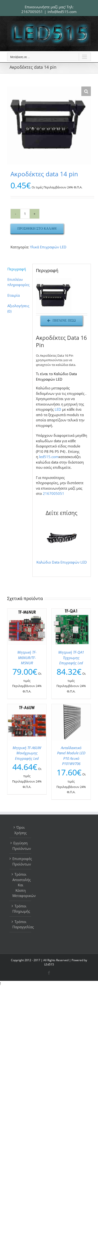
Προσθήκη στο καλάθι (37, 228)
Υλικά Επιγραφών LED (48, 247)
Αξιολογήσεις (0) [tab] (18, 308)
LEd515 (49, 964)
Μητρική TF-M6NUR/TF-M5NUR (27, 657)
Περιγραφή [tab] (16, 269)
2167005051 (32, 11)
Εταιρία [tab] (13, 295)
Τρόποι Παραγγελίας (20, 924)
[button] (86, 91)
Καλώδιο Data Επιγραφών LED (61, 562)
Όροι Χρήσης (20, 830)
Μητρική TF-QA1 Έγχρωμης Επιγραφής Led (71, 657)
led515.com (49, 456)
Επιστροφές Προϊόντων (20, 861)
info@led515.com (62, 11)
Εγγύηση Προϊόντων (20, 846)
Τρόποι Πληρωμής (20, 909)
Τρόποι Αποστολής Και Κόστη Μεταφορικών (20, 885)
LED (58, 409)
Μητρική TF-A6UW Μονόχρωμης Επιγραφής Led (27, 753)
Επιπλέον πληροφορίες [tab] (18, 282)
